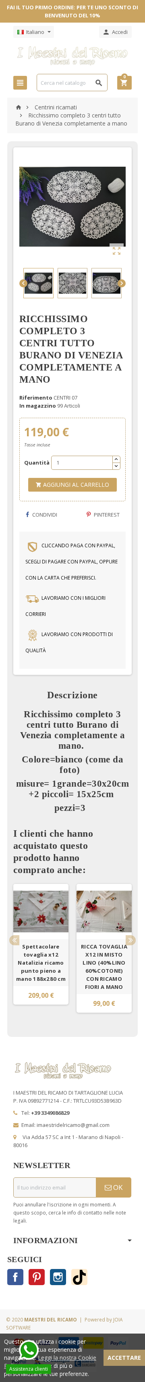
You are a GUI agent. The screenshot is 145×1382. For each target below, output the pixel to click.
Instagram (58, 1277)
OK (117, 1187)
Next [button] (131, 940)
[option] (40, 948)
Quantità (35, 462)
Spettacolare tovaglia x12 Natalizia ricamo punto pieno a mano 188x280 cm (41, 962)
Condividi (44, 514)
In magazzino (37, 405)
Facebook (15, 1277)
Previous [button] (14, 940)
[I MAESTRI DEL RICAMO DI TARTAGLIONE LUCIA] (72, 55)
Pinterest (106, 514)
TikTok (79, 1277)
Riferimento (35, 397)
